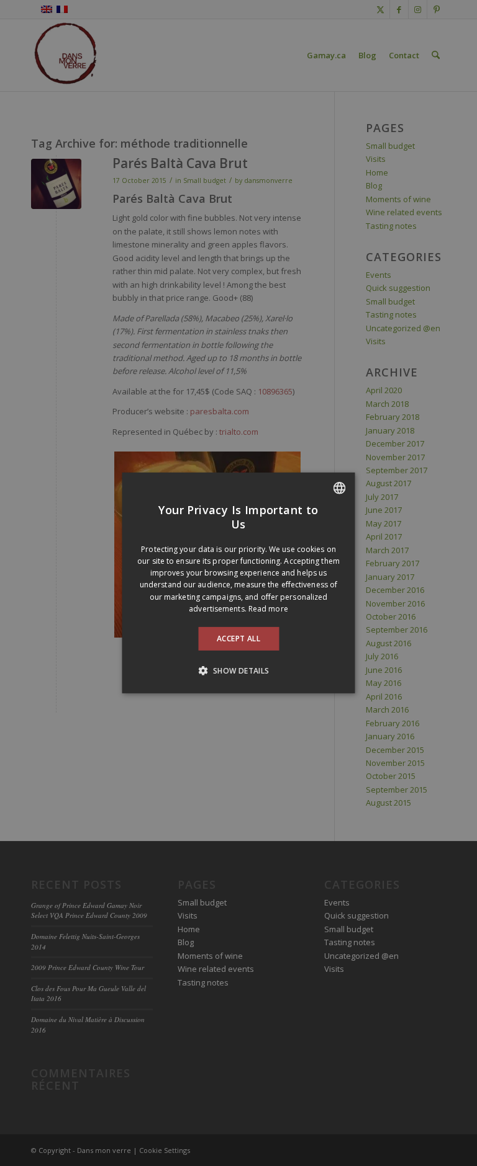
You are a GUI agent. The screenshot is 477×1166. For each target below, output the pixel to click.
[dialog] (238, 583)
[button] (238, 670)
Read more (268, 608)
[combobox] (340, 488)
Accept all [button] (238, 638)
